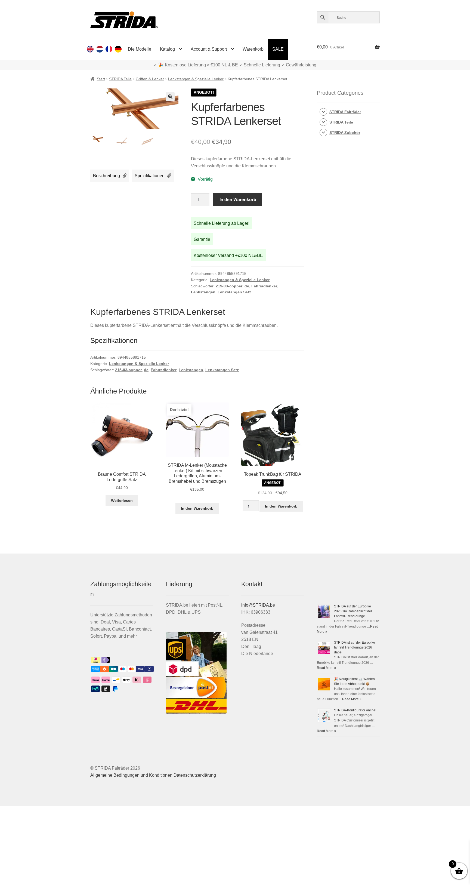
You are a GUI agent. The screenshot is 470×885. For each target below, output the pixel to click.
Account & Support (209, 49)
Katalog (167, 49)
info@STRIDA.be (258, 605)
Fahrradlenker (264, 286)
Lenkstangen (203, 292)
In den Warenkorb (237, 199)
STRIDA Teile (120, 79)
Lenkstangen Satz (234, 292)
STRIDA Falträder (345, 112)
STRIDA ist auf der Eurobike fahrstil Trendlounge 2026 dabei (354, 647)
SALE (278, 49)
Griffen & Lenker (150, 79)
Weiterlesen (122, 500)
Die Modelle (139, 49)
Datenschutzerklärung (195, 775)
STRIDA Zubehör (344, 132)
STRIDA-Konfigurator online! (355, 710)
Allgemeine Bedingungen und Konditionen (131, 775)
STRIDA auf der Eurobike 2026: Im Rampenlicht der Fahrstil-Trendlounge (353, 611)
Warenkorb (253, 49)
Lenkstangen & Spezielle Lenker (196, 79)
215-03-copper (229, 286)
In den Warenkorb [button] (197, 508)
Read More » (326, 668)
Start (101, 79)
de (247, 286)
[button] (170, 96)
